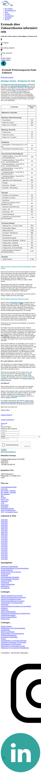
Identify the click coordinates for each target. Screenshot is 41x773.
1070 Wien (4, 530)
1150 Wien (4, 544)
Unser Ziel (4, 489)
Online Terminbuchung (8, 510)
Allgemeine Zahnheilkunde (9, 566)
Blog (6, 12)
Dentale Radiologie (7, 570)
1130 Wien (4, 541)
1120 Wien (4, 539)
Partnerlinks (4, 506)
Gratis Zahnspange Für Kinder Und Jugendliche (16, 606)
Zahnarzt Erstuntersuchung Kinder (11, 595)
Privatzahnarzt (5, 588)
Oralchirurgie (5, 582)
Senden (4, 450)
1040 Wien (4, 525)
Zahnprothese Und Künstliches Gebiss (13, 646)
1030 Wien (4, 523)
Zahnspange (4, 604)
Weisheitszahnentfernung (9, 635)
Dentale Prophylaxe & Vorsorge (11, 572)
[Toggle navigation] (11, 5)
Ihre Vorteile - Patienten (8, 490)
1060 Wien (4, 528)
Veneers (3, 639)
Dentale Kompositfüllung (9, 617)
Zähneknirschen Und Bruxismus (11, 644)
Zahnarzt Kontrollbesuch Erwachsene (12, 601)
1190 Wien (4, 552)
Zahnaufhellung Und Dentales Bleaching (14, 640)
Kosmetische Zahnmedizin (9, 637)
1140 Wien (4, 543)
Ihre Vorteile (9, 9)
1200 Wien (4, 553)
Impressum (4, 501)
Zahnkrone (4, 608)
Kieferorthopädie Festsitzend (10, 579)
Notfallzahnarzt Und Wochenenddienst (13, 628)
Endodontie (4, 575)
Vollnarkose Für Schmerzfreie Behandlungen (15, 648)
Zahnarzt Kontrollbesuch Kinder (11, 599)
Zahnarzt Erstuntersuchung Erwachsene (13, 597)
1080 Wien (4, 532)
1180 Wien (4, 550)
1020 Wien (4, 521)
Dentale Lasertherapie (8, 632)
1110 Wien (4, 537)
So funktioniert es (10, 10)
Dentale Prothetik (6, 581)
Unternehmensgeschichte (9, 487)
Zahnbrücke (4, 610)
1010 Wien (4, 520)
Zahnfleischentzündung (8, 615)
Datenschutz (5, 505)
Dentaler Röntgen (6, 626)
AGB (2, 503)
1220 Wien (4, 557)
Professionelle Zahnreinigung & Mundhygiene (15, 613)
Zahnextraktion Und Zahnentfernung (12, 633)
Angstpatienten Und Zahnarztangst (12, 603)
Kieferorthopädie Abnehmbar (10, 577)
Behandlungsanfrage (7, 508)
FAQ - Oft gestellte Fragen (9, 512)
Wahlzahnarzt (5, 586)
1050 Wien (4, 527)
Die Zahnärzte (5, 494)
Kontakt (7, 14)
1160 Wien (4, 546)
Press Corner (5, 499)
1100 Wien (4, 536)
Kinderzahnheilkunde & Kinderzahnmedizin (15, 568)
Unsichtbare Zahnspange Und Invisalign (13, 642)
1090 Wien (4, 534)
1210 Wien (4, 555)
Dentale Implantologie (8, 584)
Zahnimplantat (5, 630)
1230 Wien (4, 559)
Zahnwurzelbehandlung (8, 611)
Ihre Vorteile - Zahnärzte (8, 492)
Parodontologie (5, 573)
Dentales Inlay (5, 619)
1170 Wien (4, 548)
